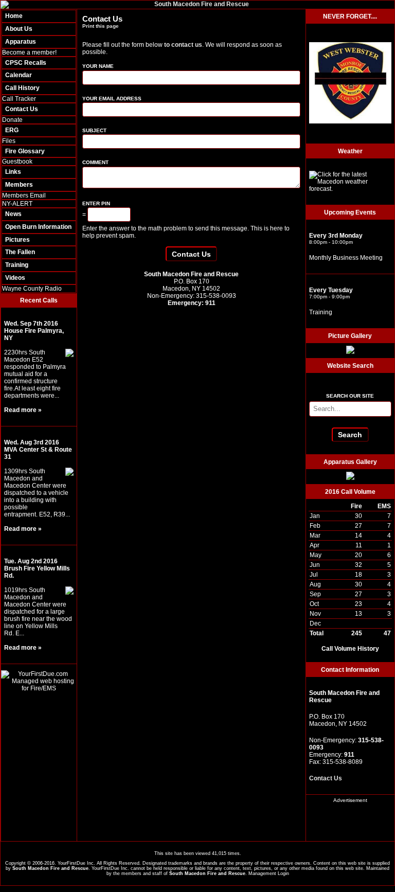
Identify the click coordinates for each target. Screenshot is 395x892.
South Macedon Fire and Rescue (50, 868)
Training (16, 265)
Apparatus (20, 41)
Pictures (17, 239)
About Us (18, 28)
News (13, 214)
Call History (22, 88)
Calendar (18, 75)
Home (14, 16)
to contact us (183, 44)
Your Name (98, 66)
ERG (12, 130)
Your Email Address (111, 98)
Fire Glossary (25, 151)
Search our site (350, 396)
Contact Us (21, 109)
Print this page (100, 26)
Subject (94, 130)
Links (13, 171)
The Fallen (20, 252)
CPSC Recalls (25, 62)
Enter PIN (96, 203)
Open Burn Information (38, 226)
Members (19, 184)
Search (350, 435)
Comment (95, 162)
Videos (15, 277)
